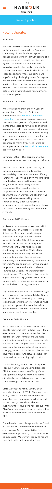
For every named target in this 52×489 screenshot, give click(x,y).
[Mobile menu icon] (4, 7)
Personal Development (37, 146)
